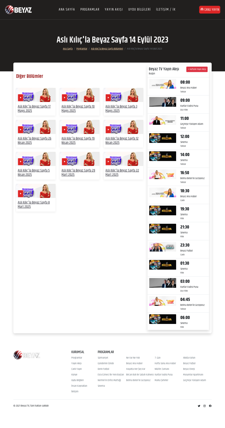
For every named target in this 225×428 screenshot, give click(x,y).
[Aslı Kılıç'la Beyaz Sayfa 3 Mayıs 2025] (123, 95)
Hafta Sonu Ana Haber (165, 363)
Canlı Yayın (76, 369)
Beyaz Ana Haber (134, 363)
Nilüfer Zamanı (162, 369)
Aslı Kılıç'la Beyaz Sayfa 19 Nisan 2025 (78, 141)
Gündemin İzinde (106, 363)
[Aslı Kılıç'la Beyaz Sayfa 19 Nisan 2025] (79, 127)
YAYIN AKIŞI (114, 9)
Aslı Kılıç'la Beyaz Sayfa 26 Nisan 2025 (34, 141)
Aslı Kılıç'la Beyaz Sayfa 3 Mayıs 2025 (121, 109)
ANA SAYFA (67, 9)
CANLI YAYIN (211, 9)
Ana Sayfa (68, 49)
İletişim (74, 392)
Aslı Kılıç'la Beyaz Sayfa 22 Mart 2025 (122, 173)
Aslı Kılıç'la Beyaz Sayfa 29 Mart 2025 (78, 173)
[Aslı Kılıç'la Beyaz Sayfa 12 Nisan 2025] (123, 127)
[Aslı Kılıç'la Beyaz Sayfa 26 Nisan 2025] (36, 127)
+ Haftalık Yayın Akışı (197, 69)
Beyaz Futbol (189, 363)
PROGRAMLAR (89, 9)
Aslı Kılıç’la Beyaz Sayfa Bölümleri (107, 49)
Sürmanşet (103, 358)
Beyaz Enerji (189, 369)
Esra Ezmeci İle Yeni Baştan (111, 375)
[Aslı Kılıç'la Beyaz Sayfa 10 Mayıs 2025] (79, 95)
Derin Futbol (103, 369)
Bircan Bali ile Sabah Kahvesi (140, 375)
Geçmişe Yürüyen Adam (194, 380)
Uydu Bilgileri (77, 380)
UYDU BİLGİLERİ (139, 9)
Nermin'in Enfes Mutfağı (109, 380)
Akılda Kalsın (189, 358)
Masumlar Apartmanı (193, 375)
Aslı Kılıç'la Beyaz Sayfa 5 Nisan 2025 (34, 173)
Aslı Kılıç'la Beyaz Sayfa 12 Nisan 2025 (122, 141)
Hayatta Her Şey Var (135, 369)
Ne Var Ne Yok (133, 358)
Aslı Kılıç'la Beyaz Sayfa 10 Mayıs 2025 (78, 109)
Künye (74, 375)
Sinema (101, 386)
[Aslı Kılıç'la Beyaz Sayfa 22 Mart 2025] (123, 159)
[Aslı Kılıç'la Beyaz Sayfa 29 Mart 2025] (79, 159)
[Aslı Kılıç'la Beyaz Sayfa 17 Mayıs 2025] (36, 95)
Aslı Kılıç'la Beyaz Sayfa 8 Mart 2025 (34, 205)
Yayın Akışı (76, 363)
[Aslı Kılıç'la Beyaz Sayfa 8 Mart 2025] (36, 191)
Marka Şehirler (161, 380)
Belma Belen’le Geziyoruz (138, 380)
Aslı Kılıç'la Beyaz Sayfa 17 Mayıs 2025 (34, 109)
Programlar (81, 49)
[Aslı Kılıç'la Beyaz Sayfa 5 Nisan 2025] (36, 159)
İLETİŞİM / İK (166, 9)
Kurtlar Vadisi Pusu (164, 375)
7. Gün (157, 358)
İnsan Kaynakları (79, 386)
